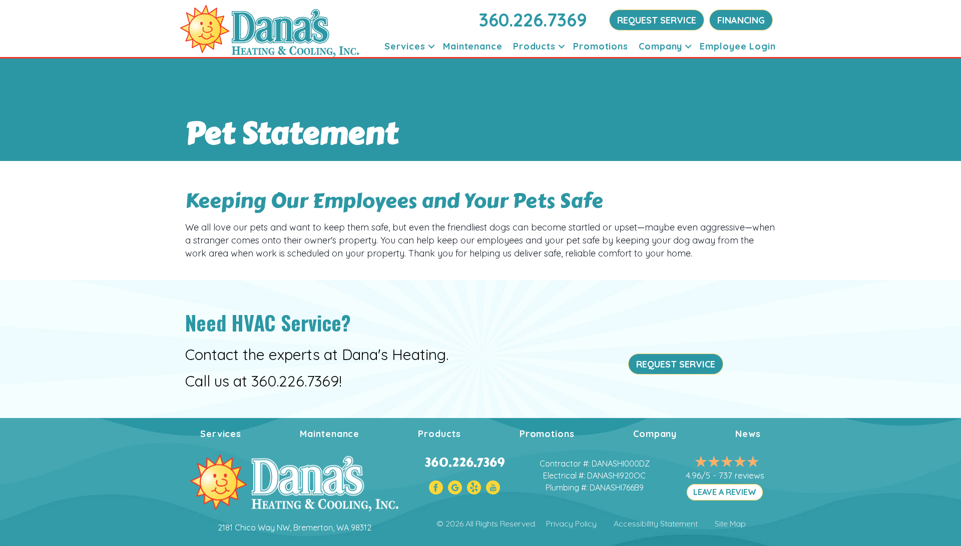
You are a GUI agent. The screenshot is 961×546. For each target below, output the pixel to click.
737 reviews (741, 475)
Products (534, 46)
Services (404, 46)
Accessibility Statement (656, 523)
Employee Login (738, 46)
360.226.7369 (533, 19)
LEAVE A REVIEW (724, 492)
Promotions (600, 46)
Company (660, 46)
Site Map (730, 523)
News (748, 434)
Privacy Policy (571, 523)
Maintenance (473, 46)
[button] (431, 46)
